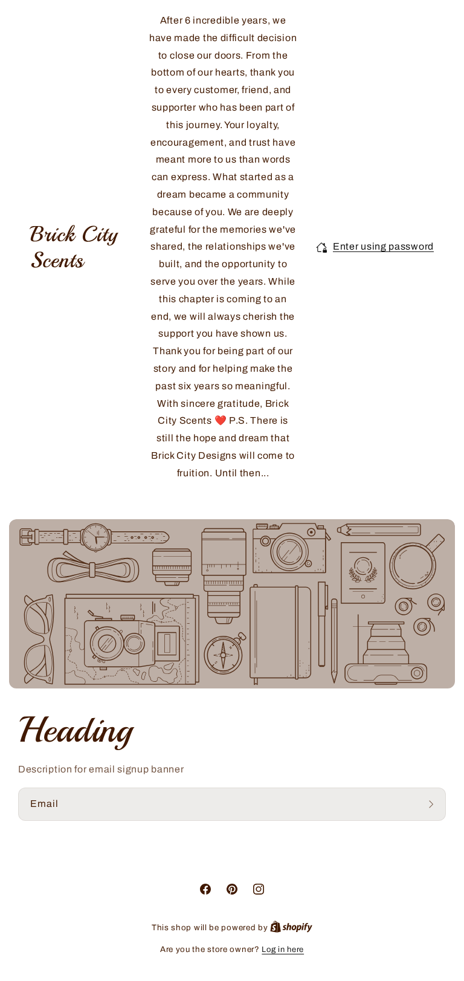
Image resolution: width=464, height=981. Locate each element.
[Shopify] (291, 928)
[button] (375, 247)
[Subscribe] (432, 804)
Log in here (283, 949)
